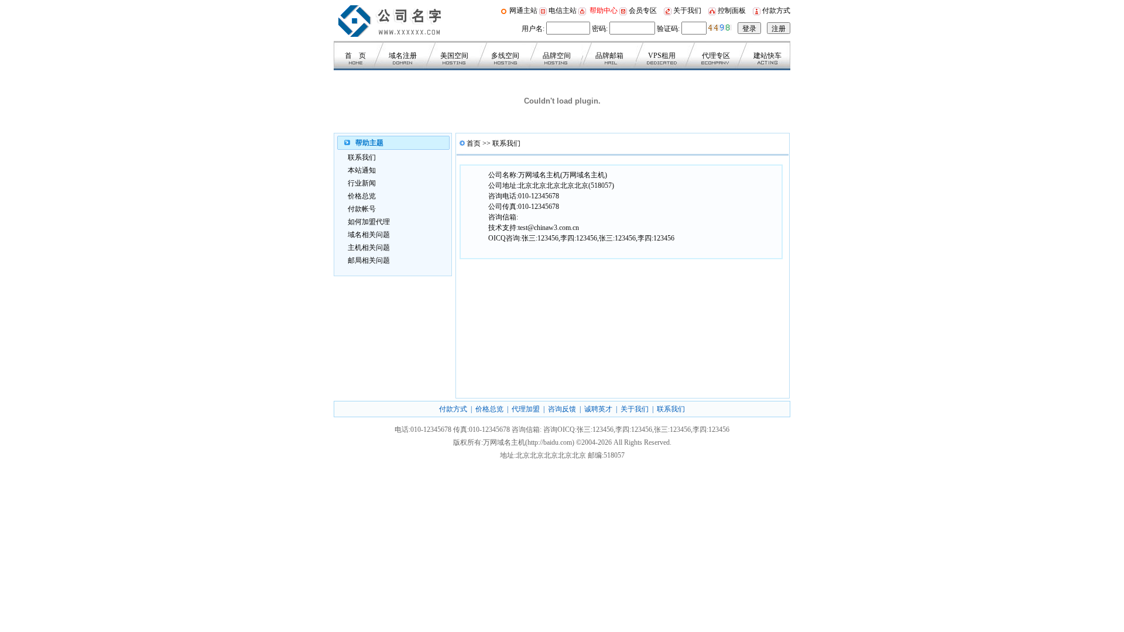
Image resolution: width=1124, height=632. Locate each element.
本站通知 (362, 170)
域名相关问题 (369, 235)
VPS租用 (662, 55)
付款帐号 (362, 209)
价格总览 (362, 196)
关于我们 (687, 10)
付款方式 (776, 10)
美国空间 (454, 55)
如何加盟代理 (369, 222)
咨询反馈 (562, 409)
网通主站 (524, 10)
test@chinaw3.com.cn (548, 228)
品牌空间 (557, 55)
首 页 (355, 55)
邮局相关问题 (369, 260)
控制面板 (732, 10)
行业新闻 (362, 183)
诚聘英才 (598, 409)
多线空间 (505, 55)
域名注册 (403, 55)
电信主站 (563, 10)
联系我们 (362, 157)
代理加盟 (526, 409)
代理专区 (716, 55)
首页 (474, 143)
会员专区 (642, 10)
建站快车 (767, 55)
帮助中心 (604, 10)
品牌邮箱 (609, 55)
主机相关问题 (369, 247)
